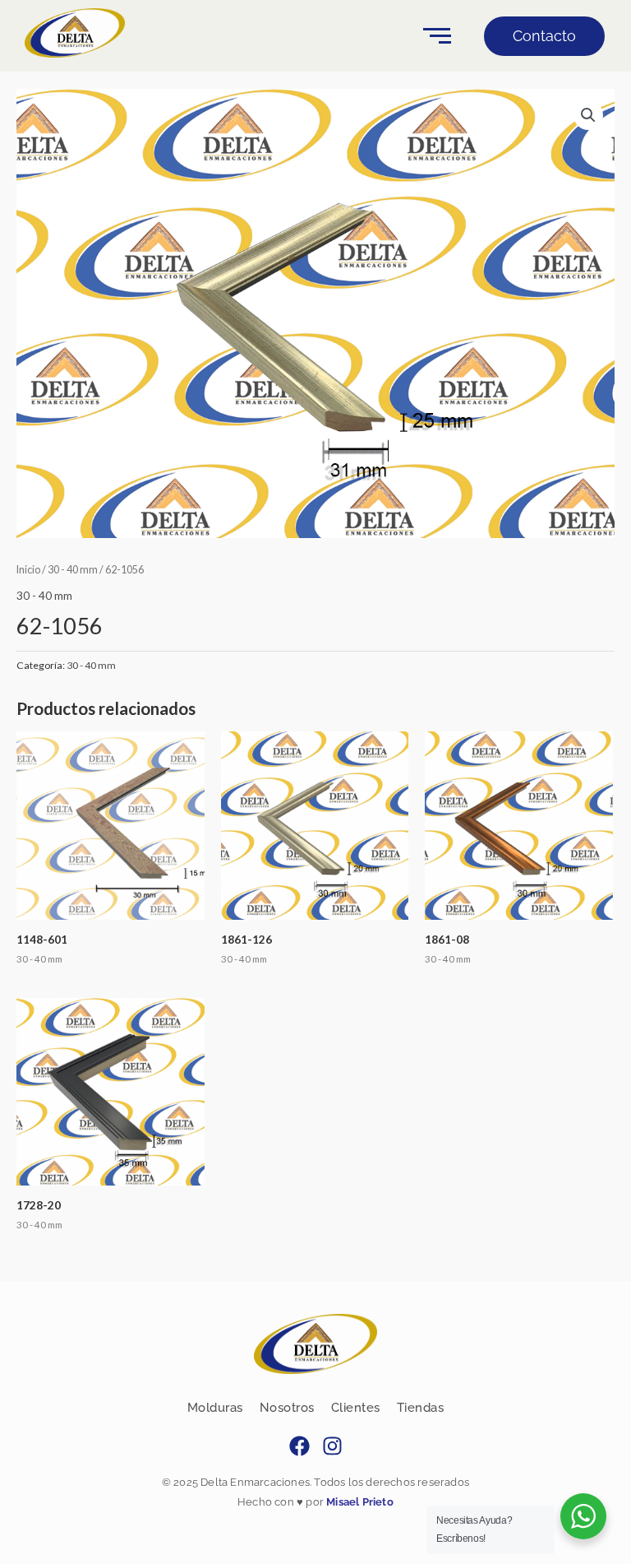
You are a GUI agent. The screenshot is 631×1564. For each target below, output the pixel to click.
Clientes (355, 1407)
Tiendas (420, 1407)
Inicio (28, 570)
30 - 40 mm (73, 570)
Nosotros (287, 1407)
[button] (588, 115)
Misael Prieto (359, 1502)
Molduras (215, 1407)
